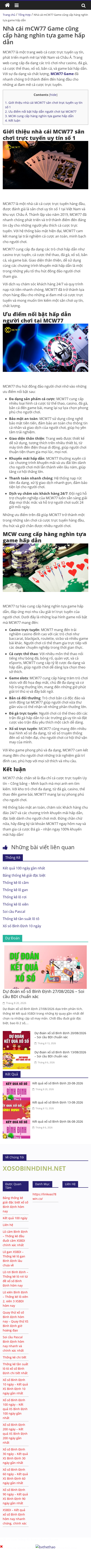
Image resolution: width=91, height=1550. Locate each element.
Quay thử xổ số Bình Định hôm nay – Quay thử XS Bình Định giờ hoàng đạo (15, 1321)
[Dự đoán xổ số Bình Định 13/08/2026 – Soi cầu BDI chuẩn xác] (17, 1052)
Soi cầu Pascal (14, 911)
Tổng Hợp (24, 15)
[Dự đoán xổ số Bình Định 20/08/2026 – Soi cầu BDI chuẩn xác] (17, 1033)
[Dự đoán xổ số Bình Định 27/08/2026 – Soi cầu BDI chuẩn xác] (45, 948)
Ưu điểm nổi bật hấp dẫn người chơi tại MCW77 (40, 111)
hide (53, 95)
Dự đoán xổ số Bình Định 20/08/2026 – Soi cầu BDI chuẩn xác (60, 1035)
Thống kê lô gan (15, 889)
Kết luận (12, 120)
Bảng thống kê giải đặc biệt (24, 875)
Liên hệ (8, 1225)
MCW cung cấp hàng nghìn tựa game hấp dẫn (39, 116)
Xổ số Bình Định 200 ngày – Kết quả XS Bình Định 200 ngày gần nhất (15, 1434)
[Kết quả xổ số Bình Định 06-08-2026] (17, 1122)
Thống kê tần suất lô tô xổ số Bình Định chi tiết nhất (15, 1368)
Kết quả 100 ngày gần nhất (24, 868)
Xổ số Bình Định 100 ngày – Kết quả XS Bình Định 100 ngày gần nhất (15, 1409)
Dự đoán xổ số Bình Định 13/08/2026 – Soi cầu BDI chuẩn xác (60, 1054)
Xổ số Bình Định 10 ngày (22, 926)
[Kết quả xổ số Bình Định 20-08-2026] (17, 1083)
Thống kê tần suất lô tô (21, 918)
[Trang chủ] (7, 5)
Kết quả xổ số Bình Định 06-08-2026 (57, 1121)
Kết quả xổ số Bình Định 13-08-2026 (57, 1102)
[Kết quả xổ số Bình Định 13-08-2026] (17, 1103)
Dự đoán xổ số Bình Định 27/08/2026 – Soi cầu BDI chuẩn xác (43, 993)
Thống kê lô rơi (14, 897)
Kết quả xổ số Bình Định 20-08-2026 (57, 1083)
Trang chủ (9, 15)
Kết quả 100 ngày (15, 1218)
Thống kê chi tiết (14, 1357)
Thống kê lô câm (16, 882)
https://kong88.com (44, 1539)
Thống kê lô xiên (16, 904)
